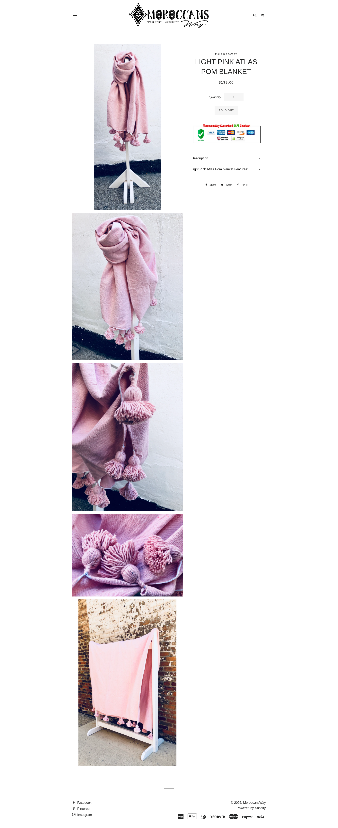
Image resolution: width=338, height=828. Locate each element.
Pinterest (83, 809)
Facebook (84, 803)
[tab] (226, 158)
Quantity (215, 97)
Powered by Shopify (251, 808)
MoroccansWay (254, 803)
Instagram (84, 815)
